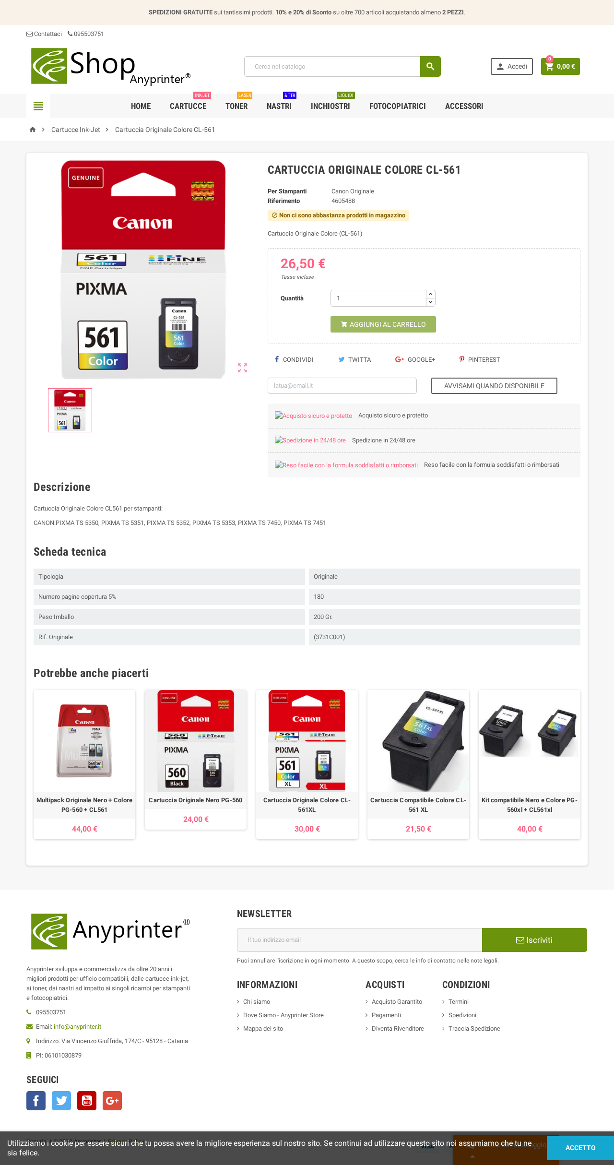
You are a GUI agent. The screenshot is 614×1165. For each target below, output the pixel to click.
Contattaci (47, 33)
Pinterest (483, 359)
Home (141, 106)
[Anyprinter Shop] (110, 66)
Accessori (464, 106)
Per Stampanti (287, 191)
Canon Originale (352, 191)
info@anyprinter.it (77, 1026)
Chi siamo (256, 1001)
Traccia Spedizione (474, 1028)
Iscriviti (538, 940)
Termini (459, 1001)
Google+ (420, 359)
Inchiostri (332, 102)
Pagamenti (386, 1015)
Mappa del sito (263, 1028)
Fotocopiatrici (397, 106)
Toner (238, 102)
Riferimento (284, 200)
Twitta (359, 359)
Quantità (292, 298)
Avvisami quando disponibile (494, 386)
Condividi (298, 359)
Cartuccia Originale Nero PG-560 (195, 800)
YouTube (86, 1100)
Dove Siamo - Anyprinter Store (283, 1015)
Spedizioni (462, 1015)
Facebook (36, 1100)
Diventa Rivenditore (398, 1028)
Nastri (281, 102)
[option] (84, 764)
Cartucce (190, 102)
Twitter (61, 1100)
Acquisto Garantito (397, 1001)
